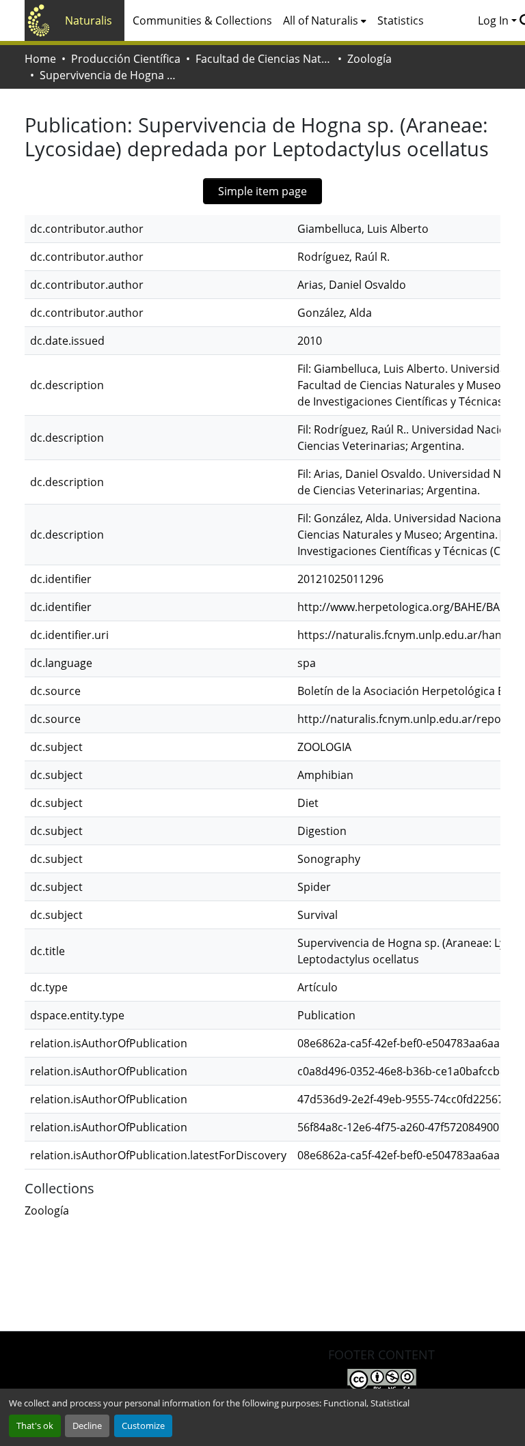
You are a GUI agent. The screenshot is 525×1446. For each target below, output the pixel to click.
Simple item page (262, 191)
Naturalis (88, 20)
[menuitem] (324, 20)
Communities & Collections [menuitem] (202, 20)
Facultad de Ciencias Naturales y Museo (264, 58)
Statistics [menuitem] (400, 20)
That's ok (34, 1425)
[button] (47, 1210)
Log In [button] (494, 20)
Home (40, 58)
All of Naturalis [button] (320, 20)
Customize (143, 1425)
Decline (87, 1425)
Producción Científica (125, 58)
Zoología (369, 58)
